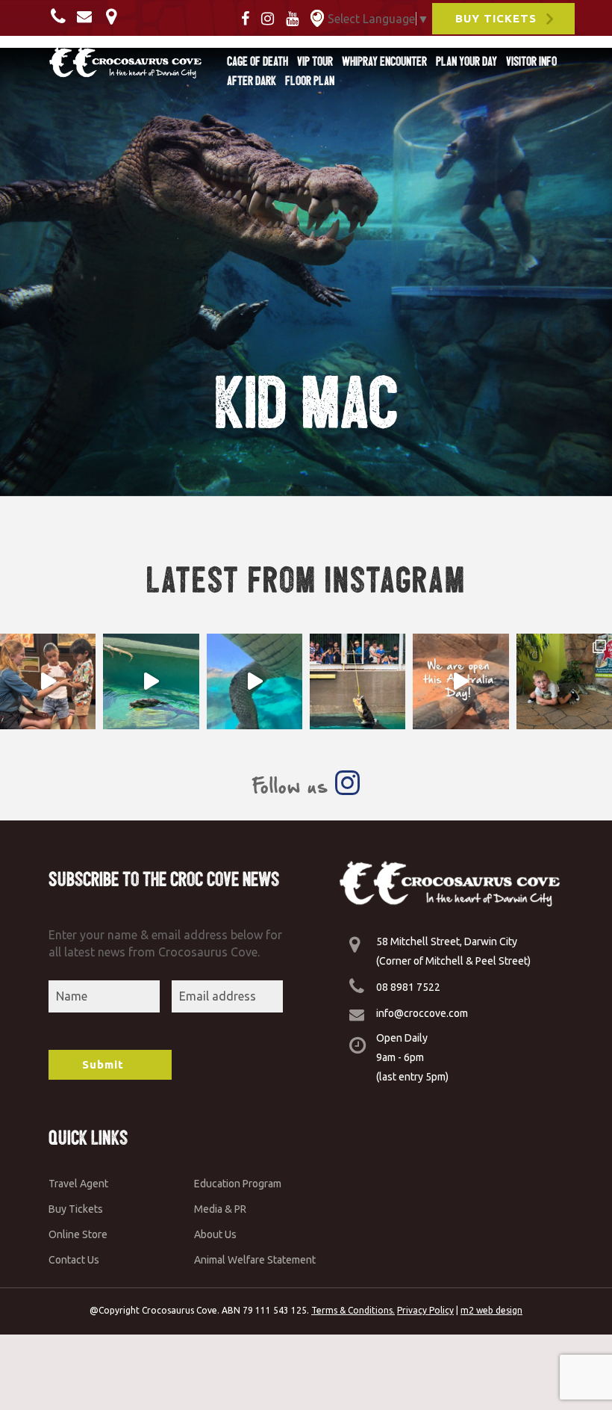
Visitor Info (531, 61)
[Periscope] (317, 17)
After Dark (251, 81)
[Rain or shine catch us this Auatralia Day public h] (460, 681)
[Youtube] (296, 17)
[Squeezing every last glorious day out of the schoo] (564, 681)
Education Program (237, 1184)
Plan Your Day (466, 61)
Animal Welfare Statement (255, 1260)
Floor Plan (309, 81)
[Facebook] (249, 17)
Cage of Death (257, 61)
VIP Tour (315, 61)
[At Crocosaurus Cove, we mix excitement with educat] (48, 681)
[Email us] (88, 16)
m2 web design (491, 1310)
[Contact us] (62, 16)
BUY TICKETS (496, 18)
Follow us (293, 786)
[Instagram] (272, 17)
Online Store (78, 1234)
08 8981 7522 (408, 987)
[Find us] (115, 16)
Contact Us (74, 1260)
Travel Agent (78, 1184)
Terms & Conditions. (353, 1310)
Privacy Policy (425, 1310)
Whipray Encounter (384, 61)
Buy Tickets (76, 1209)
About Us (215, 1234)
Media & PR (220, 1209)
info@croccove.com (422, 1013)
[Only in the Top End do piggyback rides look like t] (151, 681)
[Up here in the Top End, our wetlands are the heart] (254, 681)
